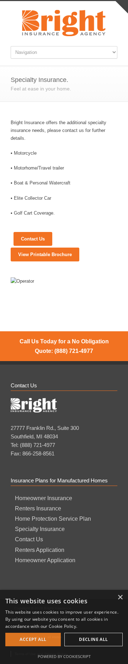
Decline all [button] (93, 639)
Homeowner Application (45, 560)
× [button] (120, 597)
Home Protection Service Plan (53, 519)
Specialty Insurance (40, 529)
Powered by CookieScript (64, 656)
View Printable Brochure (45, 254)
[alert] (64, 627)
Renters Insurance (38, 508)
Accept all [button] (33, 639)
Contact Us (33, 239)
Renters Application (39, 550)
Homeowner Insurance (43, 498)
